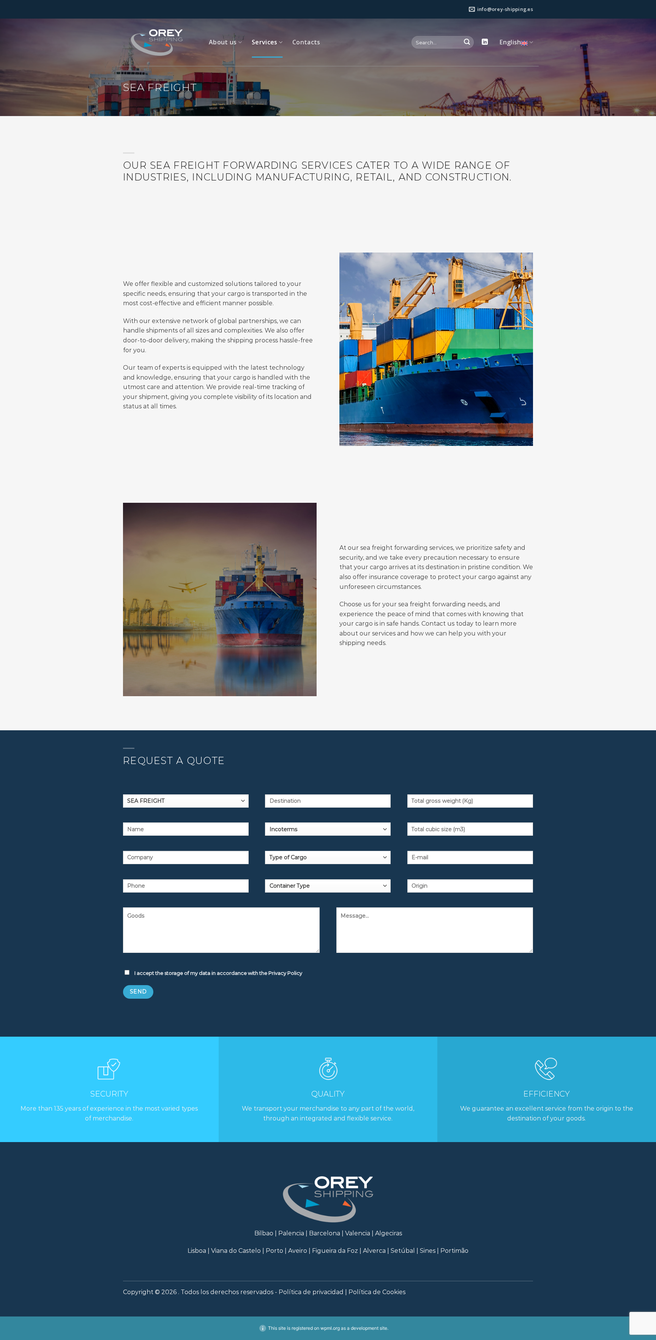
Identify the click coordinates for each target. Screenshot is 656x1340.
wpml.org (330, 1328)
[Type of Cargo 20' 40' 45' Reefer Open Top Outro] (328, 860)
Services (265, 42)
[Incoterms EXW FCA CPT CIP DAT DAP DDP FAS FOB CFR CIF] (328, 831)
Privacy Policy (285, 973)
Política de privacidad (311, 1292)
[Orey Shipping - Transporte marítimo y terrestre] (160, 42)
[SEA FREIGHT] (186, 803)
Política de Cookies (376, 1292)
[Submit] (466, 42)
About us (223, 42)
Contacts (306, 42)
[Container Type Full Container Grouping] (328, 888)
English (510, 42)
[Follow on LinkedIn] (485, 42)
